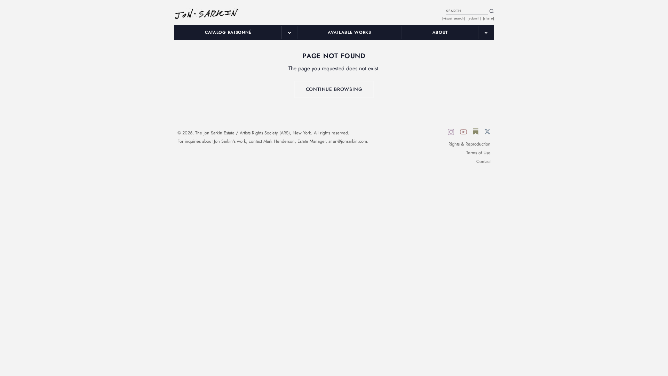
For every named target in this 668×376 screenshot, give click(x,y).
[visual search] (454, 18)
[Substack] (475, 133)
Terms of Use (478, 152)
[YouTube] (463, 133)
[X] (487, 133)
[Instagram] (450, 133)
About (440, 32)
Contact (483, 161)
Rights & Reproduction (469, 144)
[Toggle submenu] (289, 32)
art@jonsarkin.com (350, 141)
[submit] (474, 18)
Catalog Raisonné (228, 32)
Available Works (349, 32)
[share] (488, 18)
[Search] (491, 11)
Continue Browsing (334, 89)
